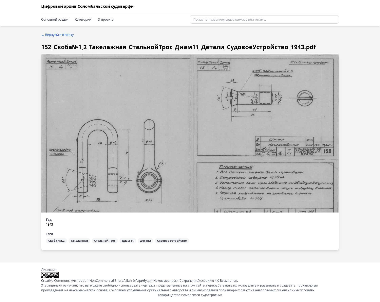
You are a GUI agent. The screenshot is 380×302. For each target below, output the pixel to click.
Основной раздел (54, 19)
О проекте (106, 19)
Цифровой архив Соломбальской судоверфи (87, 6)
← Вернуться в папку (57, 35)
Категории (83, 19)
